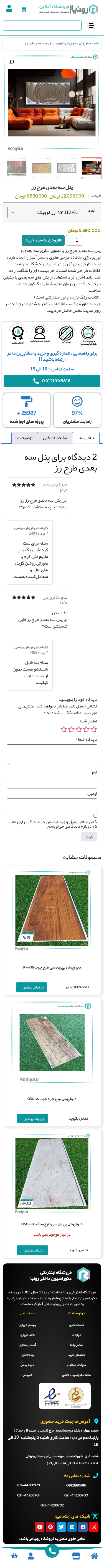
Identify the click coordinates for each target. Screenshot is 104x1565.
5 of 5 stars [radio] (63, 729)
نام (94, 772)
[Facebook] (83, 1527)
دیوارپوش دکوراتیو (66, 43)
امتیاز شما (88, 721)
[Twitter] (61, 1527)
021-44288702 (52, 1505)
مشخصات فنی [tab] (55, 437)
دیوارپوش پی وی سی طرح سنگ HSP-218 (52, 1224)
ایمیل (92, 793)
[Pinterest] (50, 1527)
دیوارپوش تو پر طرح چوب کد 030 (52, 1099)
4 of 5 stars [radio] (71, 729)
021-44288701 (28, 1495)
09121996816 (76, 1485)
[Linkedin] (72, 1527)
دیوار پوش (85, 43)
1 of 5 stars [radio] (93, 729)
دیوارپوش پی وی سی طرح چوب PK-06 (52, 967)
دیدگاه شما (86, 739)
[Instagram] (93, 1527)
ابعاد (91, 211)
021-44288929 (28, 1485)
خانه (96, 43)
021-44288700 (76, 1495)
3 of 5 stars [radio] (78, 729)
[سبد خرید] (23, 9)
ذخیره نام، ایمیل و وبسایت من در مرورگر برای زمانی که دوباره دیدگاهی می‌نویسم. (53, 824)
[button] (91, 25)
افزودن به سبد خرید (43, 240)
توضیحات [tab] (24, 437)
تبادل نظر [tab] (86, 437)
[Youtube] (39, 1527)
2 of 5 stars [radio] (86, 729)
